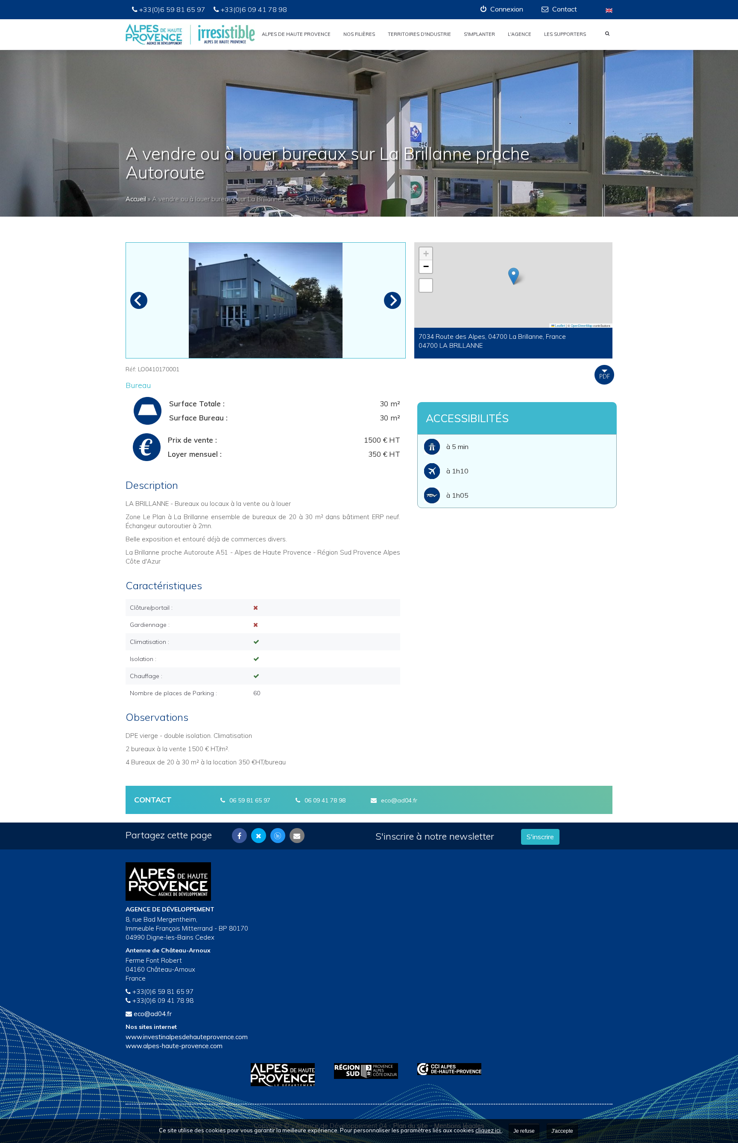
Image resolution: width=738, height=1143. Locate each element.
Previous (138, 300)
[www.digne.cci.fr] (452, 1069)
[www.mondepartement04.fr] (286, 1074)
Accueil (136, 199)
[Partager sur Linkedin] (277, 835)
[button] (501, 9)
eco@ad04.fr (399, 800)
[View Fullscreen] (425, 285)
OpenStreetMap (581, 325)
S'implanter (479, 34)
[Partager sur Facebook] (239, 835)
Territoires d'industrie (419, 34)
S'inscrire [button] (540, 836)
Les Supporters (565, 34)
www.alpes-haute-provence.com (174, 1046)
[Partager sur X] (258, 835)
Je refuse (524, 1131)
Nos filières (359, 34)
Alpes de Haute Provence (296, 34)
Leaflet (559, 325)
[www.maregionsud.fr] (369, 1071)
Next (392, 300)
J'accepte (562, 1131)
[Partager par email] (297, 835)
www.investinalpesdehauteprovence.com (187, 1037)
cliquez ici (488, 1130)
